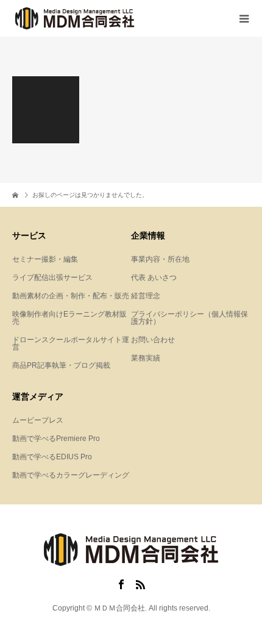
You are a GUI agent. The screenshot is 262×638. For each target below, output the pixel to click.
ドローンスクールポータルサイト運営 (70, 343)
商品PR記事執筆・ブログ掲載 (61, 365)
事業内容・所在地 (160, 259)
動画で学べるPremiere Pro (56, 438)
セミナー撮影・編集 (45, 259)
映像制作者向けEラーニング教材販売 (69, 318)
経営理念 (145, 296)
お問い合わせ (153, 339)
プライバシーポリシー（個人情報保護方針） (189, 318)
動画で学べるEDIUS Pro (52, 457)
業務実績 (145, 358)
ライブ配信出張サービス (52, 277)
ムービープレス (37, 420)
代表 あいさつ (154, 277)
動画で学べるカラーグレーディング (70, 475)
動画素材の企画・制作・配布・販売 (70, 296)
